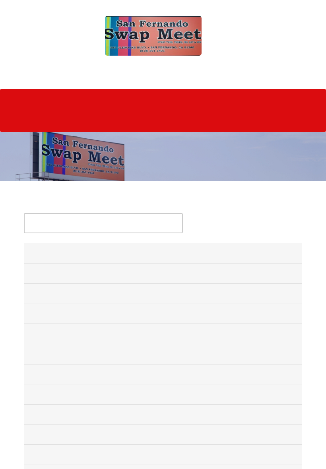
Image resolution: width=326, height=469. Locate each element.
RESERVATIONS (80, 118)
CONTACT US (30, 118)
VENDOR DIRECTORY (80, 99)
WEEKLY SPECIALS (193, 99)
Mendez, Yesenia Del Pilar (72, 373)
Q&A (262, 99)
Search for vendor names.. (68, 204)
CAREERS (124, 118)
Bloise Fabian (52, 393)
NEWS (236, 99)
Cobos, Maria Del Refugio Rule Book (90, 332)
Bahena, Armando (59, 433)
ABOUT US (26, 99)
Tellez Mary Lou (56, 292)
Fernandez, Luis (56, 312)
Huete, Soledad (55, 272)
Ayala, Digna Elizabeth (67, 353)
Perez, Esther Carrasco (68, 413)
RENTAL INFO (138, 99)
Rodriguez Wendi (58, 453)
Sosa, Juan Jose (54, 252)
